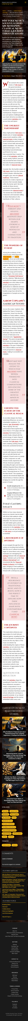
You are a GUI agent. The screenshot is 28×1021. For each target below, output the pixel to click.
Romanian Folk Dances (16, 276)
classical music (8, 139)
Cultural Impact (18, 11)
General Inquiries (15, 967)
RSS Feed (14, 975)
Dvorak (14, 817)
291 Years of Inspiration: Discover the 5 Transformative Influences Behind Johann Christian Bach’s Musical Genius (13, 896)
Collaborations (6, 909)
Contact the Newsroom (14, 961)
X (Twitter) (14, 1007)
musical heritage (8, 697)
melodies (15, 119)
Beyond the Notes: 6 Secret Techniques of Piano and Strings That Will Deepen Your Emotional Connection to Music (13, 881)
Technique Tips (14, 946)
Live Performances (7, 913)
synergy (5, 556)
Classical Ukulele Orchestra (9, 830)
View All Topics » (6, 916)
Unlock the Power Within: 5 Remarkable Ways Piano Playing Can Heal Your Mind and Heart (13, 891)
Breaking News (6, 904)
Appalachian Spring (7, 820)
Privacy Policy (15, 988)
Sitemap (15, 977)
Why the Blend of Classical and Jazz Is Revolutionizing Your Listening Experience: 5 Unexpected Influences (14, 876)
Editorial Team (14, 934)
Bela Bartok (7, 257)
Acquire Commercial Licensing (15, 996)
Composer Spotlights (15, 951)
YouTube (15, 1006)
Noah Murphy (7, 76)
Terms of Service (15, 990)
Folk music (13, 206)
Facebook (14, 1004)
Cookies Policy (14, 992)
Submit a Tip (15, 963)
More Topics (15, 953)
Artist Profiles (15, 948)
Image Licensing (15, 994)
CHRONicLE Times (7, 4)
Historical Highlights (8, 911)
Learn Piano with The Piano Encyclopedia (14, 936)
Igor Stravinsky (14, 424)
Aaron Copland (13, 300)
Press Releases (14, 965)
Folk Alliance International (9, 827)
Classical (5, 12)
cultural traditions (17, 833)
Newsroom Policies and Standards (15, 932)
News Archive (15, 978)
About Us (15, 931)
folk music (18, 85)
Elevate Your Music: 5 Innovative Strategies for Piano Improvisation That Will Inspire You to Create (13, 886)
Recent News (15, 980)
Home (4, 11)
